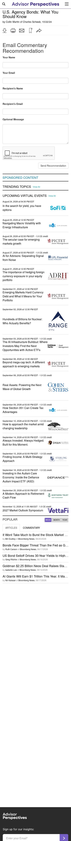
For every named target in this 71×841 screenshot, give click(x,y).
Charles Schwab (32, 21)
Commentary (31, 527)
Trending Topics (17, 186)
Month (56, 520)
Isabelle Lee (11, 569)
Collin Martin (12, 21)
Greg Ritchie (11, 559)
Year (64, 520)
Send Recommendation (53, 165)
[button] (4, 30)
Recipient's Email (13, 104)
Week (48, 520)
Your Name (9, 57)
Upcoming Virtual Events (25, 195)
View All (36, 186)
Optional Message (13, 119)
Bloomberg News (26, 538)
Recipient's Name (13, 88)
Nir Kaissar (10, 580)
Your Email (9, 72)
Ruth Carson (11, 549)
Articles (11, 527)
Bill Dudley (10, 538)
